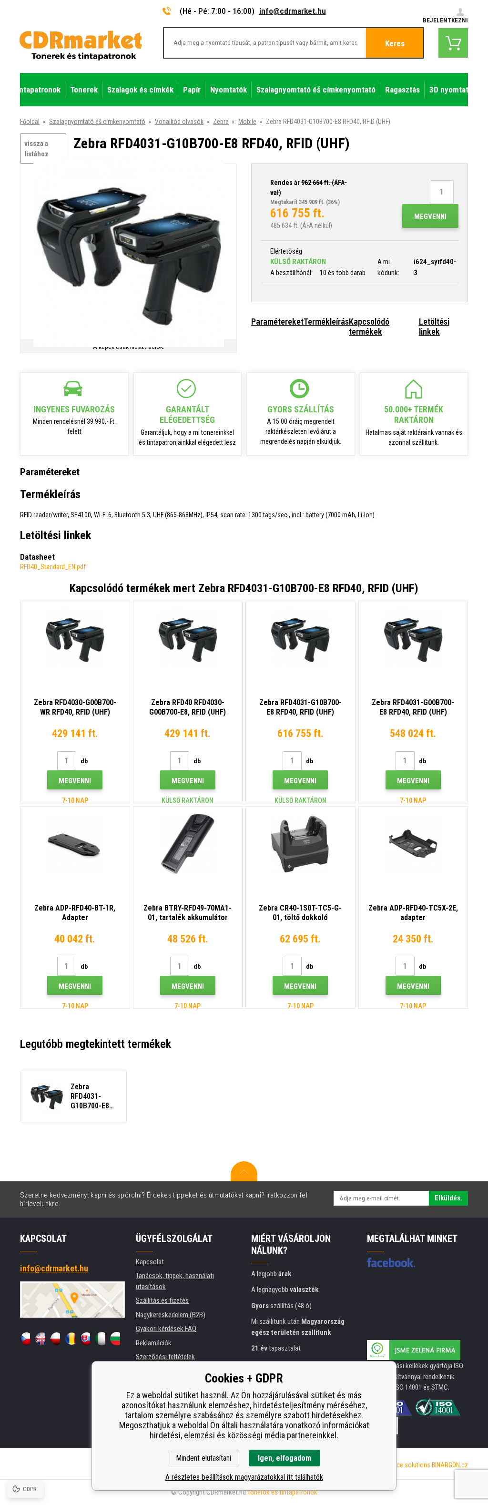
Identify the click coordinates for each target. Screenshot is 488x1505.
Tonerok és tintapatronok (282, 1492)
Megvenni (430, 216)
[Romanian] (70, 1338)
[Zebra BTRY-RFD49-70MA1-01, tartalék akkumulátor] (188, 844)
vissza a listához (36, 149)
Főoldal (30, 121)
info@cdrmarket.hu (292, 11)
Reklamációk (154, 1343)
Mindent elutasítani (203, 1458)
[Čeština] (25, 1338)
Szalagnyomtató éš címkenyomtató (97, 121)
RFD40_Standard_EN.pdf (53, 567)
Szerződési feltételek (165, 1356)
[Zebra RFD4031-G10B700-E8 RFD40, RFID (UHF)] (128, 252)
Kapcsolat (150, 1262)
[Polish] (55, 1338)
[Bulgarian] (115, 1338)
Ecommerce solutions (400, 1465)
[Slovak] (85, 1338)
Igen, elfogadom (284, 1458)
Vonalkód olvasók (179, 121)
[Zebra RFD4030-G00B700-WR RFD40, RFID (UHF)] (75, 638)
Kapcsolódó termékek (369, 327)
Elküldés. (448, 1198)
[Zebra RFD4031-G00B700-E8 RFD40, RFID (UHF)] (413, 638)
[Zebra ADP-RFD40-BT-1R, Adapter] (75, 844)
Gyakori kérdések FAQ (166, 1328)
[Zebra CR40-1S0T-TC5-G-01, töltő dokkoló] (300, 844)
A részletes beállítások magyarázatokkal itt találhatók (244, 1477)
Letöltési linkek (434, 327)
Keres (395, 43)
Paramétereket (277, 322)
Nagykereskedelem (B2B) (170, 1314)
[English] (40, 1338)
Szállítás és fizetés (162, 1300)
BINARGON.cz (450, 1465)
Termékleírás (326, 322)
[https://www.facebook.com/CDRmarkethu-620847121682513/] (391, 1262)
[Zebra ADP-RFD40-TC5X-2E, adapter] (413, 844)
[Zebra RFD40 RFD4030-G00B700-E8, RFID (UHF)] (188, 638)
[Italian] (100, 1338)
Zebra (221, 121)
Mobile (247, 121)
